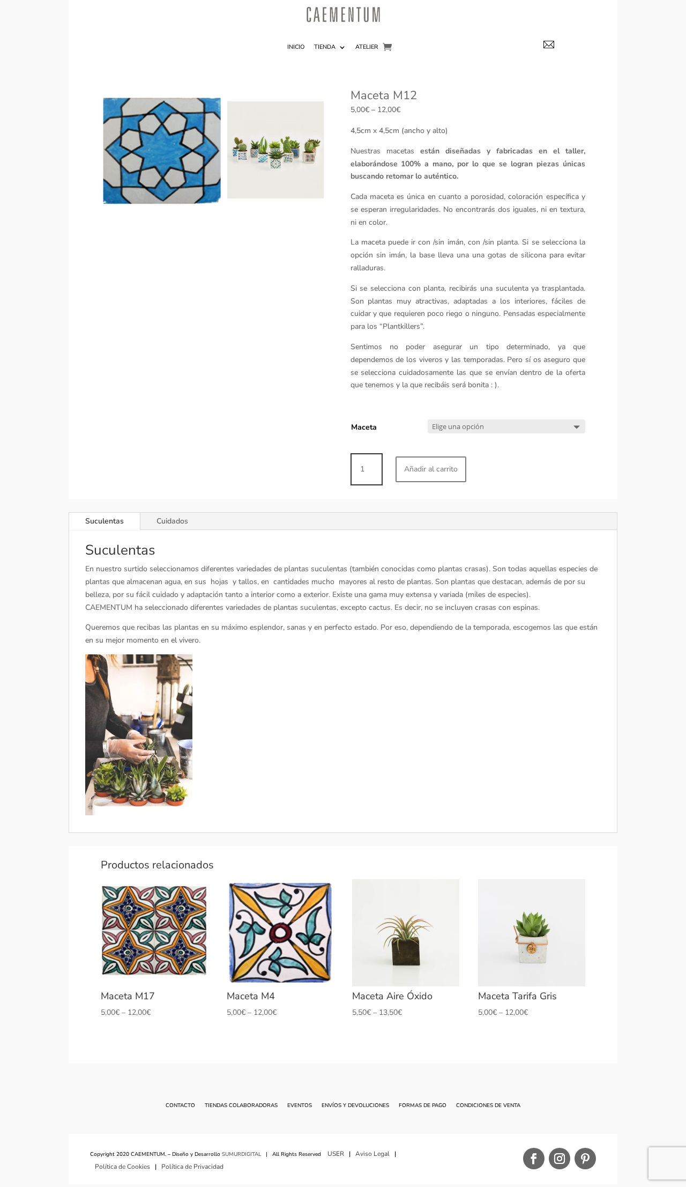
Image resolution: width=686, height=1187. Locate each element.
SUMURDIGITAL (241, 1154)
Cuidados (172, 521)
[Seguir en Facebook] (534, 1158)
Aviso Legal (372, 1153)
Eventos (299, 1105)
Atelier (366, 47)
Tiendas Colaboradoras (241, 1105)
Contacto (180, 1105)
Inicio (295, 47)
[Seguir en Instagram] (559, 1158)
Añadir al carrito (431, 469)
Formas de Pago (422, 1105)
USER (335, 1153)
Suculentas (104, 521)
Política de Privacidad (193, 1166)
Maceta (364, 427)
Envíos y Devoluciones (355, 1105)
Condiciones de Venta (488, 1105)
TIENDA (324, 47)
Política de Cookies (122, 1166)
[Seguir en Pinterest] (585, 1158)
